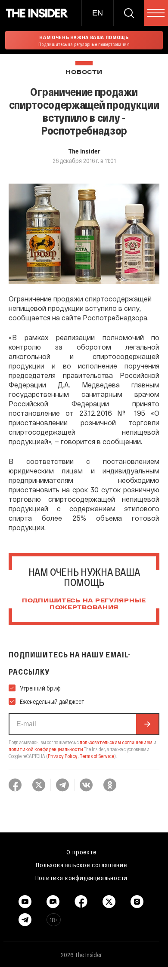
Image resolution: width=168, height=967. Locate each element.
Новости (83, 72)
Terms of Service (97, 756)
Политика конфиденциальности (81, 877)
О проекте (81, 852)
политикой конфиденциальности (46, 749)
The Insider (84, 151)
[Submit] (147, 724)
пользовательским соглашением (116, 742)
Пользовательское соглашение (81, 865)
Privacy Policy (63, 756)
